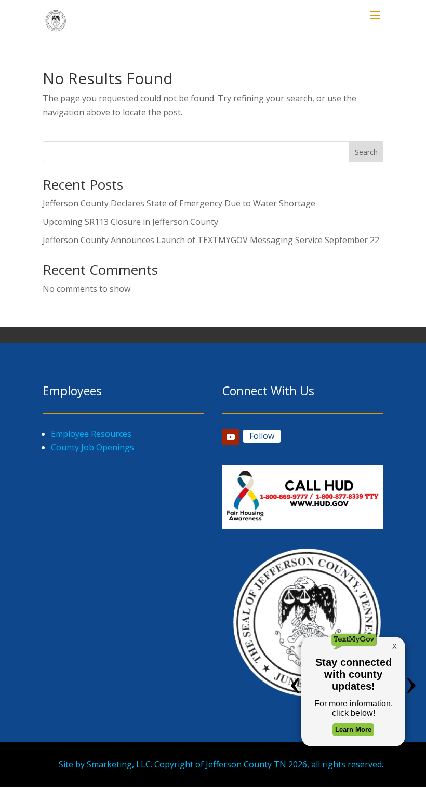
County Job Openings (92, 447)
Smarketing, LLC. (119, 764)
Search (366, 152)
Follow (261, 436)
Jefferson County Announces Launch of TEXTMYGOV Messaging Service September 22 (211, 240)
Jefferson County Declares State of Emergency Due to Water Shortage (179, 203)
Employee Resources (91, 433)
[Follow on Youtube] (230, 437)
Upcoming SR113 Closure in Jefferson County (130, 222)
